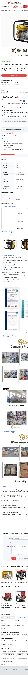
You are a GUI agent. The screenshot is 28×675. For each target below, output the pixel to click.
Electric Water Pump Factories (9, 651)
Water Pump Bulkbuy (7, 661)
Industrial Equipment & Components (12, 10)
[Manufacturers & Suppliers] (14, 2)
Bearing (3, 623)
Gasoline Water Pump (6, 625)
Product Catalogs (22, 617)
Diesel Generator (18, 623)
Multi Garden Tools (19, 625)
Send (14, 558)
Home (2, 10)
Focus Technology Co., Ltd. (18, 669)
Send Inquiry (14, 75)
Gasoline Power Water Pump (9, 658)
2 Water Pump (20, 654)
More (2, 664)
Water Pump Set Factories (8, 654)
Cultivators (3, 620)
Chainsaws (17, 620)
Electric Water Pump (7, 644)
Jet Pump (5, 640)
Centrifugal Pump (14, 640)
